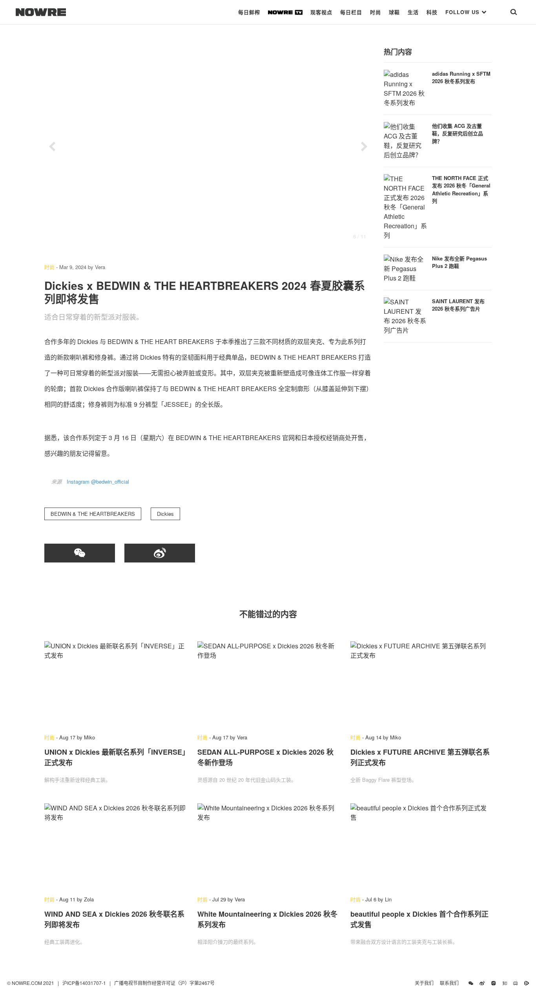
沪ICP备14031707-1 (84, 982)
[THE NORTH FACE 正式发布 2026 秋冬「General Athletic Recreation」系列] (405, 206)
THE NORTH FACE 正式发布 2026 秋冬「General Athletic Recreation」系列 (461, 189)
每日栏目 (351, 12)
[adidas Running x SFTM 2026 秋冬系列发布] (405, 87)
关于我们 (424, 982)
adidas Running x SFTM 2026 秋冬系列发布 (461, 77)
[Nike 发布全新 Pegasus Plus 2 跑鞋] (405, 267)
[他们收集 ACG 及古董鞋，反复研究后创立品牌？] (405, 139)
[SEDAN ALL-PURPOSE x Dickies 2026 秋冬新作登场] (268, 683)
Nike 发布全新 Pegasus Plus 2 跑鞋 (459, 262)
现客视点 (321, 12)
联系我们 (451, 982)
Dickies (165, 513)
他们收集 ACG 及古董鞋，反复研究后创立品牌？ (457, 133)
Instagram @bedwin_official (98, 481)
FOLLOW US (463, 12)
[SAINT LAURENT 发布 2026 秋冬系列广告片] (405, 315)
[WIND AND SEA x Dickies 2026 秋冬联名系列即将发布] (115, 845)
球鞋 (394, 12)
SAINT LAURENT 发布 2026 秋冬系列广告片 (458, 305)
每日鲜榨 (249, 12)
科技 (432, 12)
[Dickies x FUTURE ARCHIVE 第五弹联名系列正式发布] (421, 683)
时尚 (375, 12)
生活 (413, 12)
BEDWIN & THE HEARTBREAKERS (93, 513)
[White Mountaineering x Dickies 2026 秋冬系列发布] (268, 845)
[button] (52, 147)
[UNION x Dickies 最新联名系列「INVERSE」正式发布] (115, 683)
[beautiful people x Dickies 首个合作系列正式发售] (421, 845)
